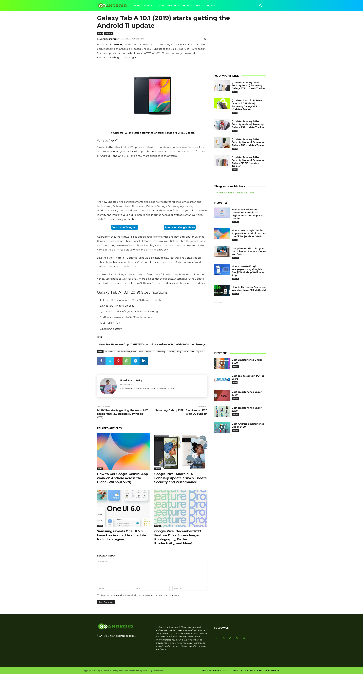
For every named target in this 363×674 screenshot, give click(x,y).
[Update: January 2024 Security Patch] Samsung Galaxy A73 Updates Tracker (248, 85)
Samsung (109, 33)
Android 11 (109, 352)
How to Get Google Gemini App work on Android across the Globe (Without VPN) (122, 478)
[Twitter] (109, 361)
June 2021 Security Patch (126, 352)
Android (236, 366)
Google (157, 468)
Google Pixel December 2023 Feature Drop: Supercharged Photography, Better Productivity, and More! (177, 537)
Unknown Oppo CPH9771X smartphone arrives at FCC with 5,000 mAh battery (158, 344)
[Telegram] (135, 361)
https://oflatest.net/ (127, 384)
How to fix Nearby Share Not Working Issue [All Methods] (249, 289)
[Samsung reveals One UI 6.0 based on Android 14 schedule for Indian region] (123, 508)
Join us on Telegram (124, 227)
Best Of (235, 398)
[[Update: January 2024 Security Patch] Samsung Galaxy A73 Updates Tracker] (222, 85)
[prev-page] (216, 175)
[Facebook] (101, 361)
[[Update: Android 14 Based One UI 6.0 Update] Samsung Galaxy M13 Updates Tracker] (222, 103)
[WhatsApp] (127, 361)
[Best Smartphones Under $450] (222, 363)
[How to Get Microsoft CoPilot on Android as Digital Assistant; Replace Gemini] (222, 212)
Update (200, 352)
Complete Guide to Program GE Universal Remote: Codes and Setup (249, 251)
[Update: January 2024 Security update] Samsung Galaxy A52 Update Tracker (248, 124)
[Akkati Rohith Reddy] (108, 386)
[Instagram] (223, 638)
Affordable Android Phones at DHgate (234, 192)
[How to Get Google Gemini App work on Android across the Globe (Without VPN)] (123, 451)
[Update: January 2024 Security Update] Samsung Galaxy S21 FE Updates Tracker (248, 161)
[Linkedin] (144, 361)
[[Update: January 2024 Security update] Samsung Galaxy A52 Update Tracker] (222, 124)
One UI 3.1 (150, 352)
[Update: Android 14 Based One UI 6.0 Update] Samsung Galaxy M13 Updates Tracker (247, 105)
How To (235, 222)
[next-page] (220, 175)
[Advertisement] (152, 179)
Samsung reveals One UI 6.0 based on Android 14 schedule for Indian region (121, 535)
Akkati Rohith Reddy (109, 39)
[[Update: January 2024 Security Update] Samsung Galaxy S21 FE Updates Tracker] (222, 160)
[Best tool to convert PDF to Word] (222, 379)
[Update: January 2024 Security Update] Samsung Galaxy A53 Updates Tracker (248, 142)
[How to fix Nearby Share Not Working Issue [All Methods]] (222, 290)
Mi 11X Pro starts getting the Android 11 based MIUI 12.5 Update (157, 132)
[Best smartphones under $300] (222, 395)
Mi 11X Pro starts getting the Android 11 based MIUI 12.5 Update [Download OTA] (122, 414)
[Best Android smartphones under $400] (222, 427)
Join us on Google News (180, 227)
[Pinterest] (118, 361)
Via (100, 336)
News (100, 33)
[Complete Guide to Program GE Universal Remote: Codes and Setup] (222, 251)
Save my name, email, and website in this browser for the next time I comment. (140, 595)
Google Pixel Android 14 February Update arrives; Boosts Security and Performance (180, 478)
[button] (260, 5)
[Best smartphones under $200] (222, 411)
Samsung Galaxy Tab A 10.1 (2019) (181, 352)
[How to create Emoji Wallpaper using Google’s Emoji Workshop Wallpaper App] (222, 269)
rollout (120, 44)
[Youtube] (244, 638)
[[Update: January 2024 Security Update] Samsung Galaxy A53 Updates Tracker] (222, 142)
